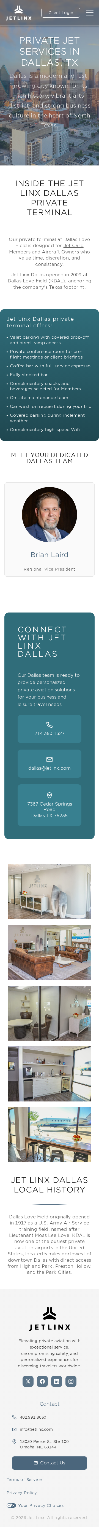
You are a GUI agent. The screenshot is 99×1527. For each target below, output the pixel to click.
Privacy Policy (22, 1493)
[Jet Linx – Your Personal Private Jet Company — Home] (19, 12)
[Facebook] (42, 1381)
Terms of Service (24, 1479)
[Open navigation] (90, 12)
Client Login (60, 12)
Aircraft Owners (60, 252)
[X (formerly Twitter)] (28, 1381)
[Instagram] (70, 1381)
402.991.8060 (33, 1417)
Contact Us (52, 1463)
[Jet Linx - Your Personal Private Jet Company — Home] (49, 1319)
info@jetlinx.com (36, 1429)
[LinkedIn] (56, 1381)
